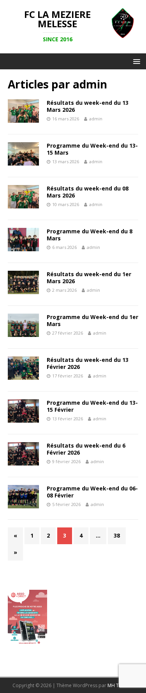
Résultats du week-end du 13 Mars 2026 (87, 106)
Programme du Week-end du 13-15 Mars (92, 149)
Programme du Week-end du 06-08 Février (92, 492)
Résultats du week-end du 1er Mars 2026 (89, 277)
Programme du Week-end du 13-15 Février (92, 406)
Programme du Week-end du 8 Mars (89, 234)
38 (117, 535)
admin (95, 119)
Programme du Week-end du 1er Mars (92, 320)
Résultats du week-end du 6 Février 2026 (86, 449)
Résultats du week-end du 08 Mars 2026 (87, 192)
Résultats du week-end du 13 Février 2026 (87, 363)
